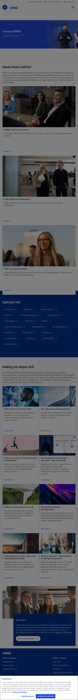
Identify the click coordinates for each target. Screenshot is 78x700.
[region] (39, 688)
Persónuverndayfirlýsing (19, 692)
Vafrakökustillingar (28, 696)
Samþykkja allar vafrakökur (45, 696)
